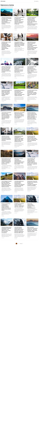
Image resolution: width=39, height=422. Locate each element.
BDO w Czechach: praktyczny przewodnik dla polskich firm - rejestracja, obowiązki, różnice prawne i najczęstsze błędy (32, 229)
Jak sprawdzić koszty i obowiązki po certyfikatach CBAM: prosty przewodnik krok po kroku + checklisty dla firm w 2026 (19, 44)
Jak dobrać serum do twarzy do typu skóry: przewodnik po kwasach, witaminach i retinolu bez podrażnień (6, 138)
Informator (3, 1)
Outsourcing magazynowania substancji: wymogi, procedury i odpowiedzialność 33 (31, 205)
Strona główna (36, 1)
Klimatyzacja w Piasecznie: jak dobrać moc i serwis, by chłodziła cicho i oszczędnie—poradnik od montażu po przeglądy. (32, 183)
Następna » (21, 243)
